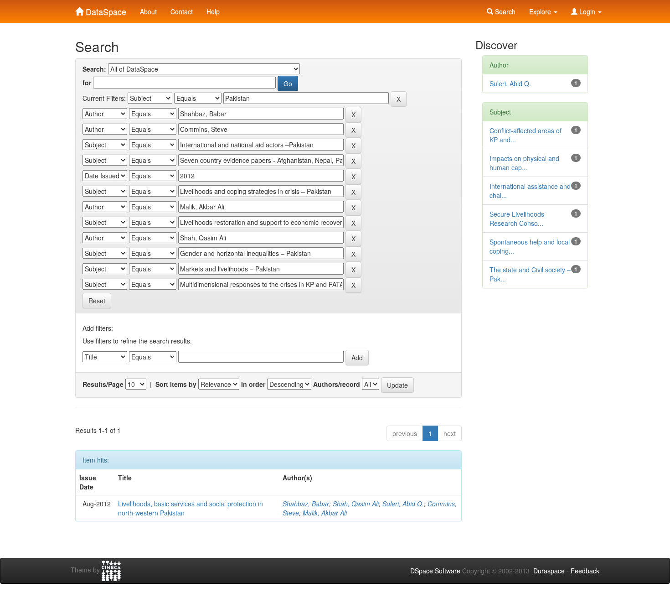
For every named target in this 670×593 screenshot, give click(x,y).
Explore (541, 11)
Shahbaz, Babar (306, 503)
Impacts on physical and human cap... (524, 163)
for (86, 82)
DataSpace (104, 9)
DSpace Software (435, 570)
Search (504, 11)
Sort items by (175, 384)
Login (587, 11)
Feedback (585, 570)
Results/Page (103, 384)
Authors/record (336, 384)
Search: (94, 68)
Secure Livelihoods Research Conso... (517, 218)
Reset (96, 300)
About (148, 11)
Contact (181, 11)
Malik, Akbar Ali (325, 512)
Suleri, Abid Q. (403, 503)
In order (253, 384)
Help (213, 11)
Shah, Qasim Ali (356, 503)
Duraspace (549, 570)
